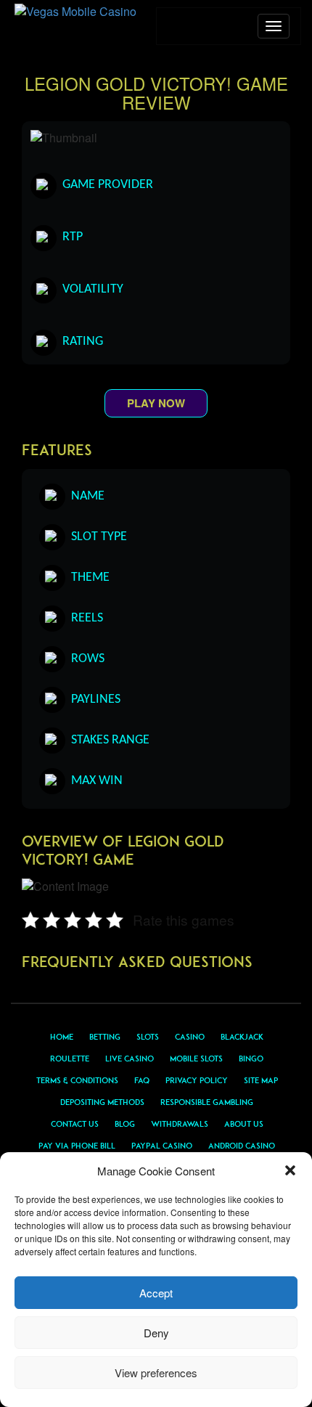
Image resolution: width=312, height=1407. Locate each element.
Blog (125, 1124)
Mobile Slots (196, 1058)
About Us (243, 1124)
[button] (290, 1170)
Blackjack (242, 1037)
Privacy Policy (196, 1080)
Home (61, 1037)
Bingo (251, 1058)
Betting (104, 1037)
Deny (156, 1332)
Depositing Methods (102, 1102)
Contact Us (75, 1124)
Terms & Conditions (77, 1080)
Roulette (69, 1058)
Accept (156, 1292)
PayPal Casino (161, 1146)
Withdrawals (179, 1124)
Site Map (261, 1080)
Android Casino (241, 1146)
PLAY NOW (156, 403)
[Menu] (274, 26)
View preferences (156, 1372)
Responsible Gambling (206, 1102)
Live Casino (129, 1058)
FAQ (141, 1080)
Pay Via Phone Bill (76, 1146)
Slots (147, 1037)
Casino (190, 1037)
